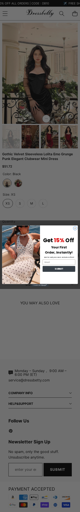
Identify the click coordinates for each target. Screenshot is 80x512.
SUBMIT (59, 268)
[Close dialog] (75, 228)
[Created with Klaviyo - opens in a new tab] (40, 285)
